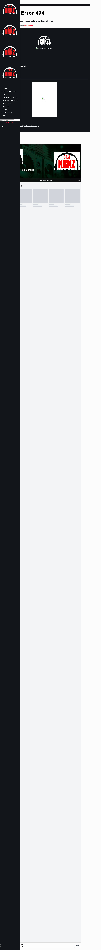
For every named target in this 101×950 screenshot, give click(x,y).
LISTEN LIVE (9, 122)
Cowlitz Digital (35, 126)
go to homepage (28, 25)
